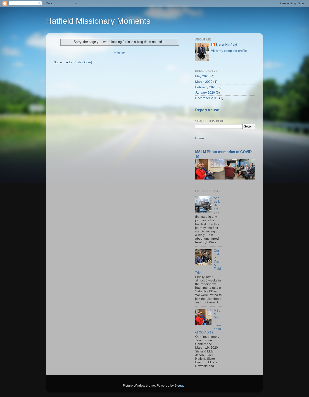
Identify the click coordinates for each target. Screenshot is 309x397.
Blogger (180, 385)
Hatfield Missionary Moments (98, 21)
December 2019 (206, 98)
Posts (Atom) (83, 62)
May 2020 (202, 76)
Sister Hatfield (226, 44)
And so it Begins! (217, 203)
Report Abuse (207, 110)
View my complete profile (229, 50)
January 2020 (205, 92)
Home (119, 52)
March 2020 (203, 81)
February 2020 (205, 87)
